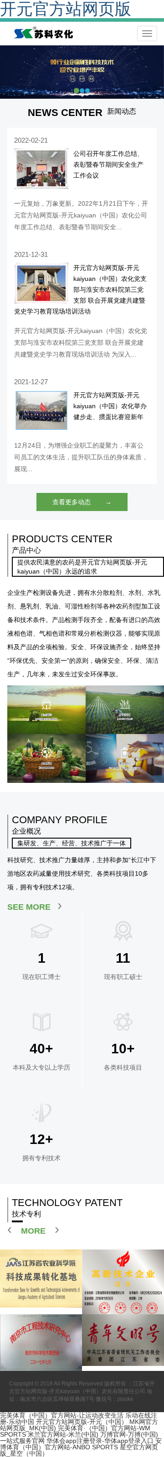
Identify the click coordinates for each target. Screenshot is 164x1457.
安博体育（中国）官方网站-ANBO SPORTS (81, 1444)
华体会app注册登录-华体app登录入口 (100, 1440)
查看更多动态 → (82, 502)
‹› (33, 1228)
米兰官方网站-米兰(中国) (63, 1434)
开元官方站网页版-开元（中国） (82, 1421)
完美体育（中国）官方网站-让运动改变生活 (61, 1415)
